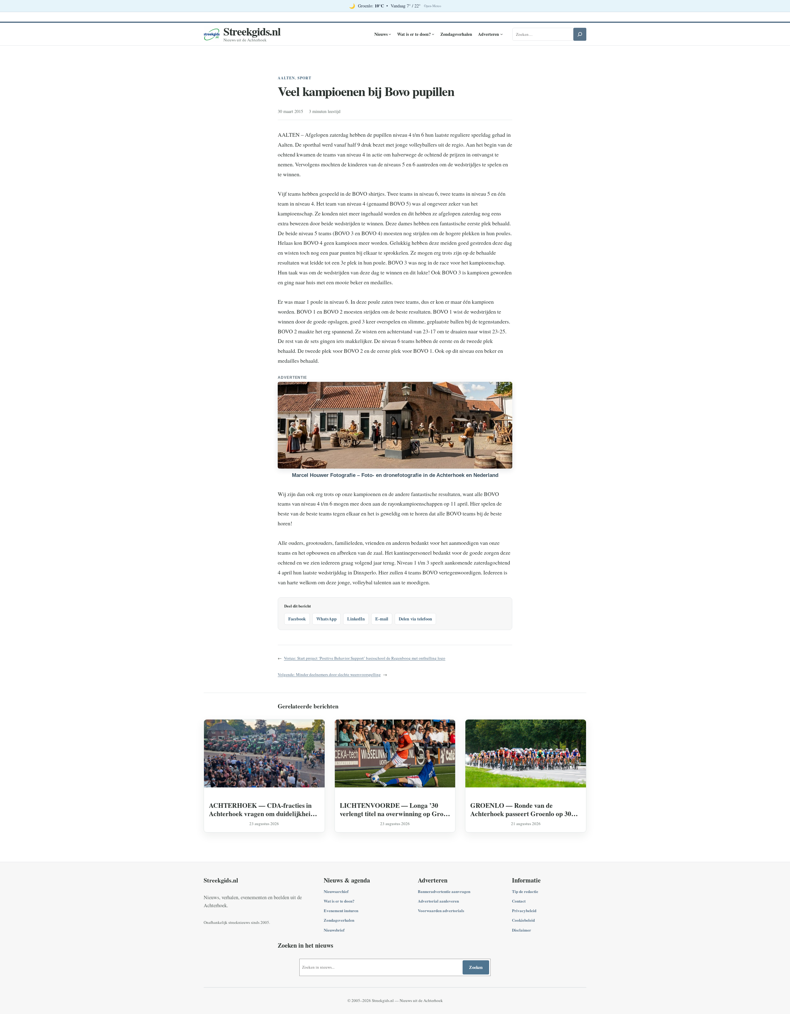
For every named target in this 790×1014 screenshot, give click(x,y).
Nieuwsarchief (336, 891)
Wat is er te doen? (339, 901)
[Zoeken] (579, 34)
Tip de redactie (525, 891)
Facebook (297, 618)
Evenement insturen (341, 910)
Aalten (286, 78)
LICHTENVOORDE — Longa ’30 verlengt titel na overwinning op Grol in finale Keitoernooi (392, 809)
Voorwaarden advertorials (441, 910)
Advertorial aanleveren (438, 901)
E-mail (381, 618)
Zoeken (476, 967)
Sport (304, 78)
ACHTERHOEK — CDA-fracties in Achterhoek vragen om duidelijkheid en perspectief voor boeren (261, 809)
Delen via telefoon (415, 618)
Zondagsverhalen (339, 920)
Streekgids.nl (252, 31)
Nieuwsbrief (334, 930)
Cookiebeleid (523, 920)
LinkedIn (356, 618)
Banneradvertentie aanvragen (444, 891)
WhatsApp (326, 618)
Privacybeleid (524, 910)
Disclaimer (521, 930)
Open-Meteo (432, 6)
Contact (519, 901)
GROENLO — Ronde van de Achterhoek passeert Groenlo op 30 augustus (520, 809)
